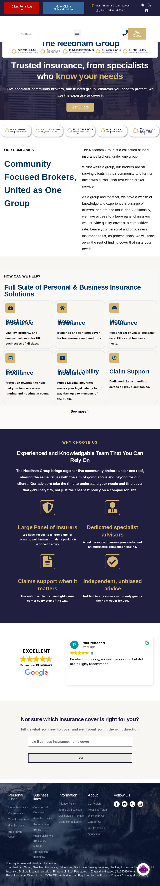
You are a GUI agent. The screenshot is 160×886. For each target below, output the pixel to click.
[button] (77, 33)
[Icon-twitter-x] (150, 5)
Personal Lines (15, 797)
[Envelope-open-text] (140, 804)
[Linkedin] (146, 11)
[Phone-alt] (132, 804)
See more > (80, 411)
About (93, 795)
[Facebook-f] (117, 804)
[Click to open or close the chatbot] (143, 869)
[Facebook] (143, 5)
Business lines (41, 797)
